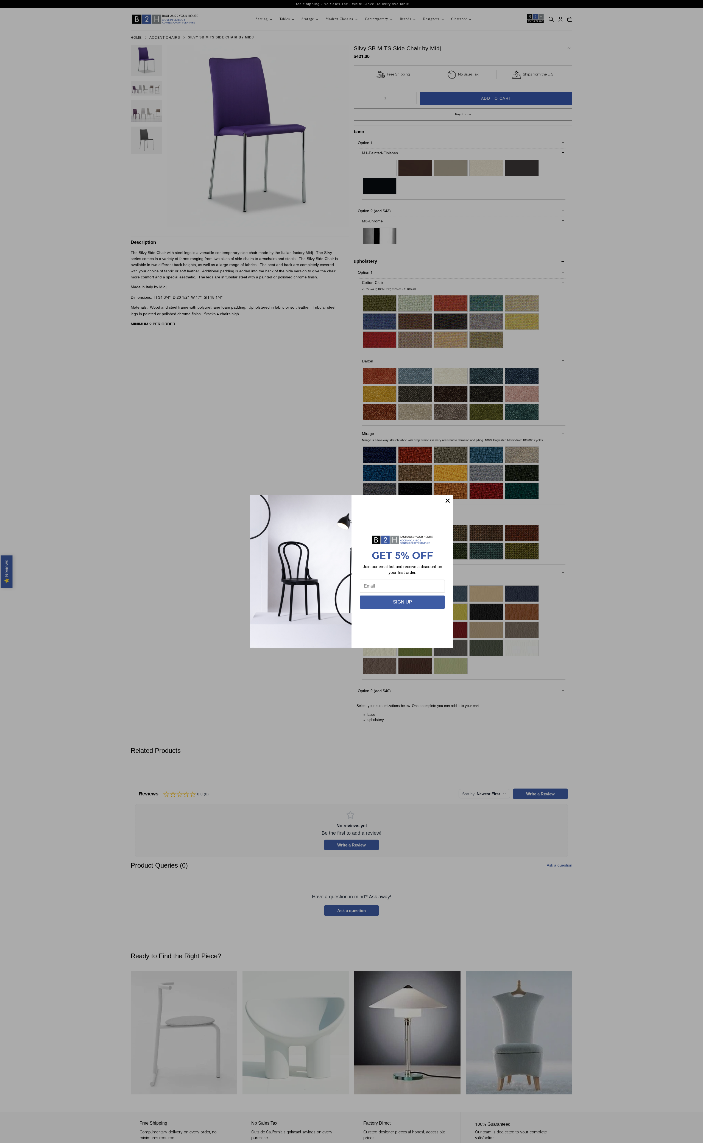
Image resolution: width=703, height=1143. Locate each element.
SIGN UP (402, 602)
